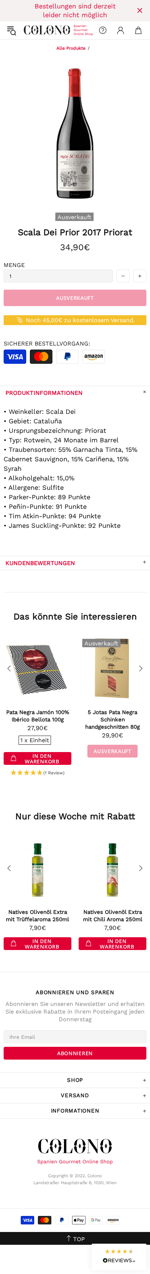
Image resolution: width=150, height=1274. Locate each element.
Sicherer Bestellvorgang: (47, 343)
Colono (29, 30)
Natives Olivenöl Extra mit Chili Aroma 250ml (112, 916)
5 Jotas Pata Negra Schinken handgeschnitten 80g (112, 719)
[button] (37, 773)
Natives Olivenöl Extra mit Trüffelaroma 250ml (37, 916)
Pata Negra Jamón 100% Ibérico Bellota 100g (37, 716)
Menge (14, 265)
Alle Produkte (71, 48)
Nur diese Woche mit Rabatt (75, 816)
